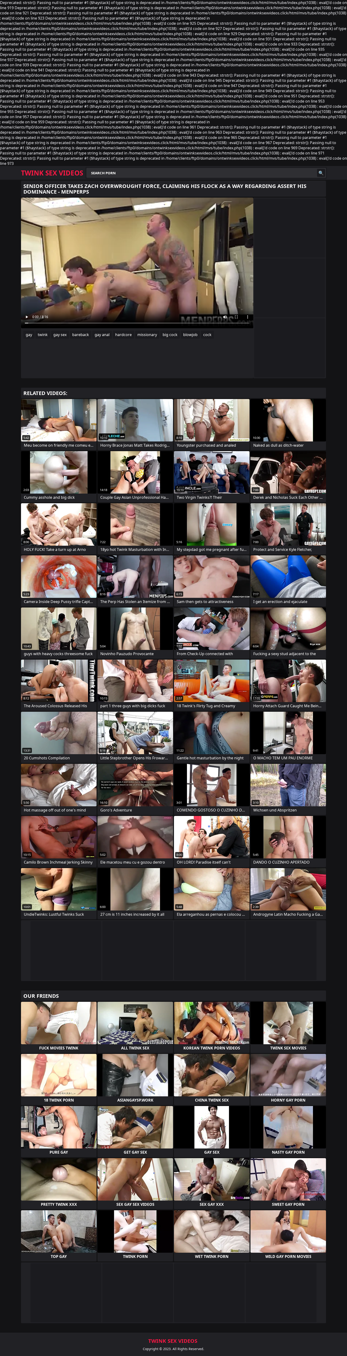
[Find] (321, 173)
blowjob (190, 334)
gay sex (60, 334)
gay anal (102, 334)
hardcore (123, 334)
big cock (170, 334)
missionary (147, 334)
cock (207, 334)
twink (43, 334)
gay (29, 334)
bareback (80, 334)
